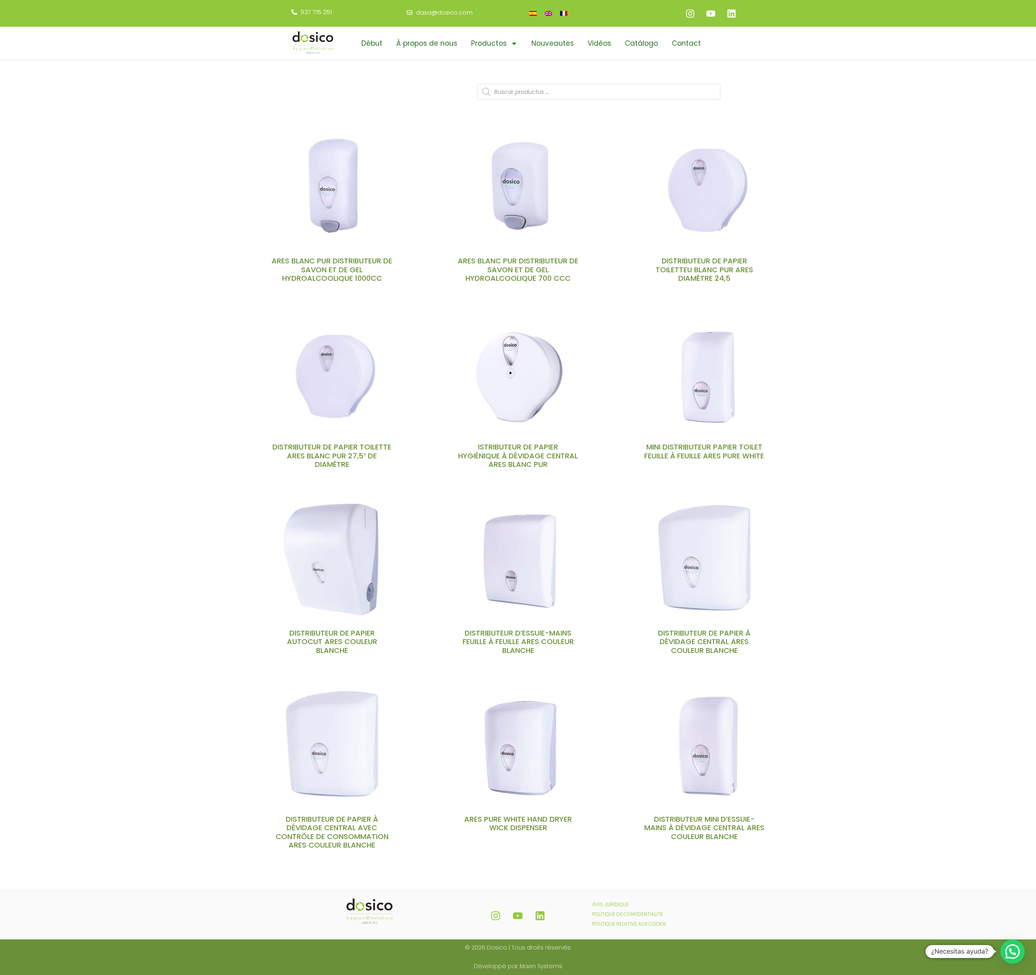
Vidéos (599, 43)
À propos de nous (426, 43)
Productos (489, 43)
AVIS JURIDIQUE (610, 904)
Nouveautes (552, 43)
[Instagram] (690, 13)
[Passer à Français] (563, 13)
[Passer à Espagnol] (533, 13)
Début (371, 43)
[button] (1012, 951)
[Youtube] (710, 13)
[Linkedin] (731, 13)
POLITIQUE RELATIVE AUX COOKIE (629, 923)
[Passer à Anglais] (548, 13)
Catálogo (641, 43)
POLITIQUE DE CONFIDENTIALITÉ (627, 914)
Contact (686, 43)
